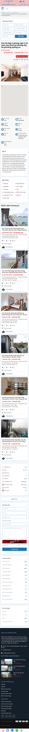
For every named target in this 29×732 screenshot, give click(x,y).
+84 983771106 (9, 1)
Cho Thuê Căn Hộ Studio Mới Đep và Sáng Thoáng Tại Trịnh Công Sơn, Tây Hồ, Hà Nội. (14, 314)
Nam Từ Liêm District (7, 592)
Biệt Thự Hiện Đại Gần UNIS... (18, 673)
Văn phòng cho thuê (7, 621)
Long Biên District (6, 571)
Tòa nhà (4, 614)
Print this (15, 499)
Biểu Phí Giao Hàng (6, 689)
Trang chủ (3, 12)
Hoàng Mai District (6, 585)
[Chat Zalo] (12, 730)
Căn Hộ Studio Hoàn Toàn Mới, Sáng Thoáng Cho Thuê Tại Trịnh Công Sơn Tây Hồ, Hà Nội (14, 399)
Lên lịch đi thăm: (6, 520)
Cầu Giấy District (6, 575)
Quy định (3, 710)
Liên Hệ (3, 686)
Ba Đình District (6, 561)
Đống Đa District (6, 578)
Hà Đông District (6, 595)
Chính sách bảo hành (6, 706)
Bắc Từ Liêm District (7, 599)
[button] (26, 73)
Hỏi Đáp (3, 684)
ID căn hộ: (4, 50)
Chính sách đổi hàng (6, 708)
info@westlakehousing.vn (9, 4)
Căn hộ (8, 12)
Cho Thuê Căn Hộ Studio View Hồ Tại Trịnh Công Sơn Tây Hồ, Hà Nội (13, 356)
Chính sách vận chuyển (7, 704)
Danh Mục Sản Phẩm (6, 693)
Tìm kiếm (21, 36)
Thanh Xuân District (7, 589)
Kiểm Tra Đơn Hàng (6, 695)
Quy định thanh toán (6, 713)
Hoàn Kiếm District (6, 564)
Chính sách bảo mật (6, 701)
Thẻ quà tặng (4, 691)
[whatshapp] (16, 730)
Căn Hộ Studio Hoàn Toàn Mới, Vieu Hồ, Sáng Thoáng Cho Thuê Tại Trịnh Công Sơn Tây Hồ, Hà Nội (14, 441)
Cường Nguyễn (9, 247)
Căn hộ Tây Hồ (14, 12)
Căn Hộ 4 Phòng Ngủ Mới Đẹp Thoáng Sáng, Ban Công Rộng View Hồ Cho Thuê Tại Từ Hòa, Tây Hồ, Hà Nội (14, 272)
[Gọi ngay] (3, 730)
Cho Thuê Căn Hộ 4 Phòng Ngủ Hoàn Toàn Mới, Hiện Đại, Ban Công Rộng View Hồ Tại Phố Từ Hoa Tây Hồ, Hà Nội (14, 230)
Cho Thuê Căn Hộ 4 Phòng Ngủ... (19, 660)
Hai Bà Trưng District (7, 582)
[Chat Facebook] (7, 730)
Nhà (3, 618)
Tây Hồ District (6, 568)
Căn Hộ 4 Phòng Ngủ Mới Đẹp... (19, 667)
